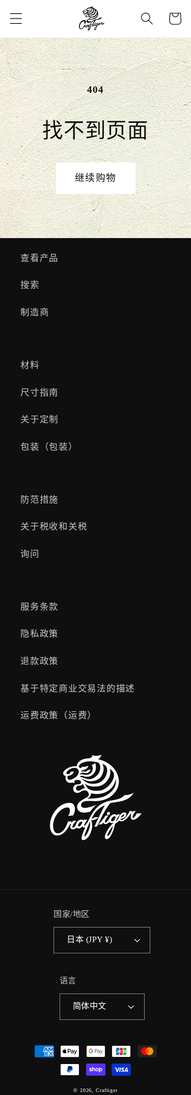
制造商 (34, 312)
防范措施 (39, 499)
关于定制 (39, 419)
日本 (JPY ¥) (89, 939)
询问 (30, 554)
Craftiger (107, 1090)
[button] (16, 18)
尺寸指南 (39, 392)
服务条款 (39, 607)
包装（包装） (49, 447)
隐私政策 (39, 633)
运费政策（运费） (58, 715)
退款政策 (39, 661)
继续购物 (95, 178)
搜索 (30, 285)
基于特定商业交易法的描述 (77, 688)
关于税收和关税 (53, 526)
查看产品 (39, 258)
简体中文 (89, 1006)
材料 (30, 365)
